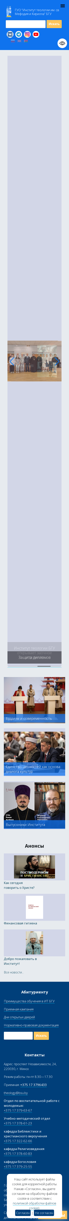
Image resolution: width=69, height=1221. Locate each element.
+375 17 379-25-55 (18, 1166)
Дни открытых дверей (19, 1017)
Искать (54, 24)
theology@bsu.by (16, 1093)
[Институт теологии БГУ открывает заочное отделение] (34, 665)
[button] (12, 361)
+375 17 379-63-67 (18, 1110)
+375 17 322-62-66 (18, 1141)
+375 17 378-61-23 (18, 1123)
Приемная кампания (19, 1009)
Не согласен (44, 1213)
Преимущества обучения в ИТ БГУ (29, 1001)
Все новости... (14, 972)
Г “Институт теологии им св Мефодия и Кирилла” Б (37, 12)
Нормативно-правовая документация (31, 1025)
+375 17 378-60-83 (18, 1153)
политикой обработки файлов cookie (34, 1205)
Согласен (23, 1213)
